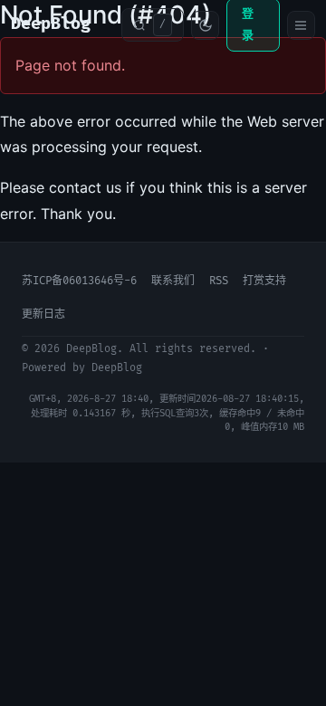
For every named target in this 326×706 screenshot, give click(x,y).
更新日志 (43, 314)
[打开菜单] (301, 25)
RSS (218, 281)
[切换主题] (205, 25)
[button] (152, 24)
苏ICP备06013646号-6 (79, 281)
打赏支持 (264, 281)
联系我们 (173, 281)
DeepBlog (51, 24)
